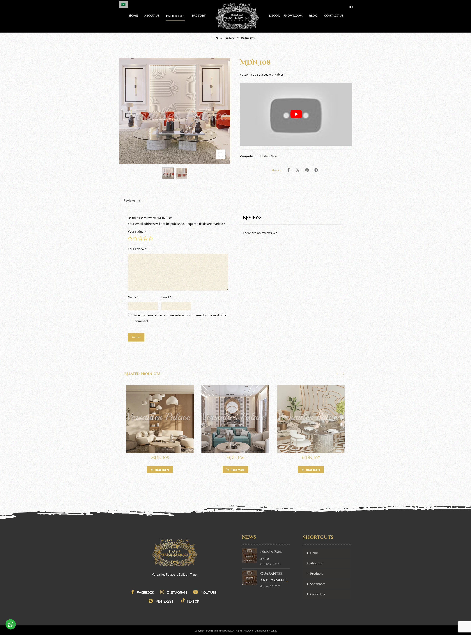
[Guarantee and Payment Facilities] (249, 577)
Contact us (317, 594)
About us (316, 563)
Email (166, 297)
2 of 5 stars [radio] (135, 238)
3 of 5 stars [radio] (140, 238)
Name (133, 297)
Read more (162, 470)
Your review (137, 249)
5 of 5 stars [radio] (150, 238)
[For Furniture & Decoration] (237, 16)
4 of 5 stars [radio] (145, 238)
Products (316, 574)
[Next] (343, 373)
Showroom (317, 584)
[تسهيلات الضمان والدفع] (249, 555)
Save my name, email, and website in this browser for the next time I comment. (179, 318)
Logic (273, 630)
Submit (136, 337)
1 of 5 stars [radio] (130, 238)
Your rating (137, 232)
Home (314, 553)
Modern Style (268, 156)
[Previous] (337, 373)
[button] (220, 154)
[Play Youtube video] (296, 114)
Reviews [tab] (131, 200)
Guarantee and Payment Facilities (273, 580)
